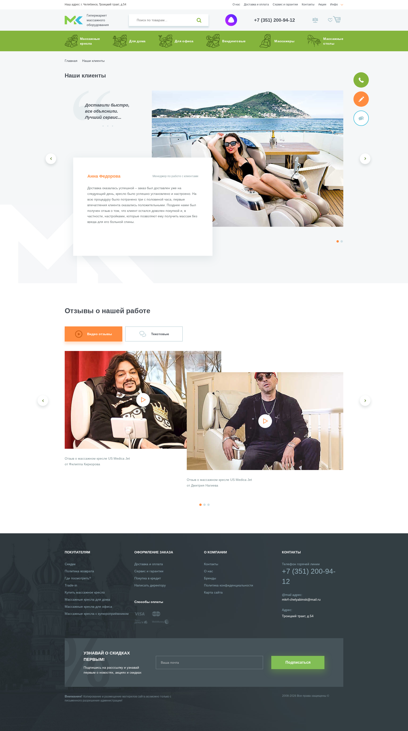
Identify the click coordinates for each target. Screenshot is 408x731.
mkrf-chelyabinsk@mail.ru (301, 599)
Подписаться (297, 662)
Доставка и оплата (256, 4)
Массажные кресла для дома (87, 599)
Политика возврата (79, 571)
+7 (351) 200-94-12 (274, 20)
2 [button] (341, 241)
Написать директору (150, 585)
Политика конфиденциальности (228, 585)
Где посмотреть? (78, 578)
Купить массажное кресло (85, 592)
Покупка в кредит (147, 578)
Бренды (210, 578)
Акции (322, 4)
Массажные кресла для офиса (88, 606)
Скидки (70, 564)
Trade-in (71, 585)
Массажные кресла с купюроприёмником (97, 614)
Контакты (308, 4)
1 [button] (337, 241)
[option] (247, 158)
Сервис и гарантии (285, 4)
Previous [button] (51, 158)
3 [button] (208, 505)
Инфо (334, 4)
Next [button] (365, 158)
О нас (236, 4)
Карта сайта (213, 592)
